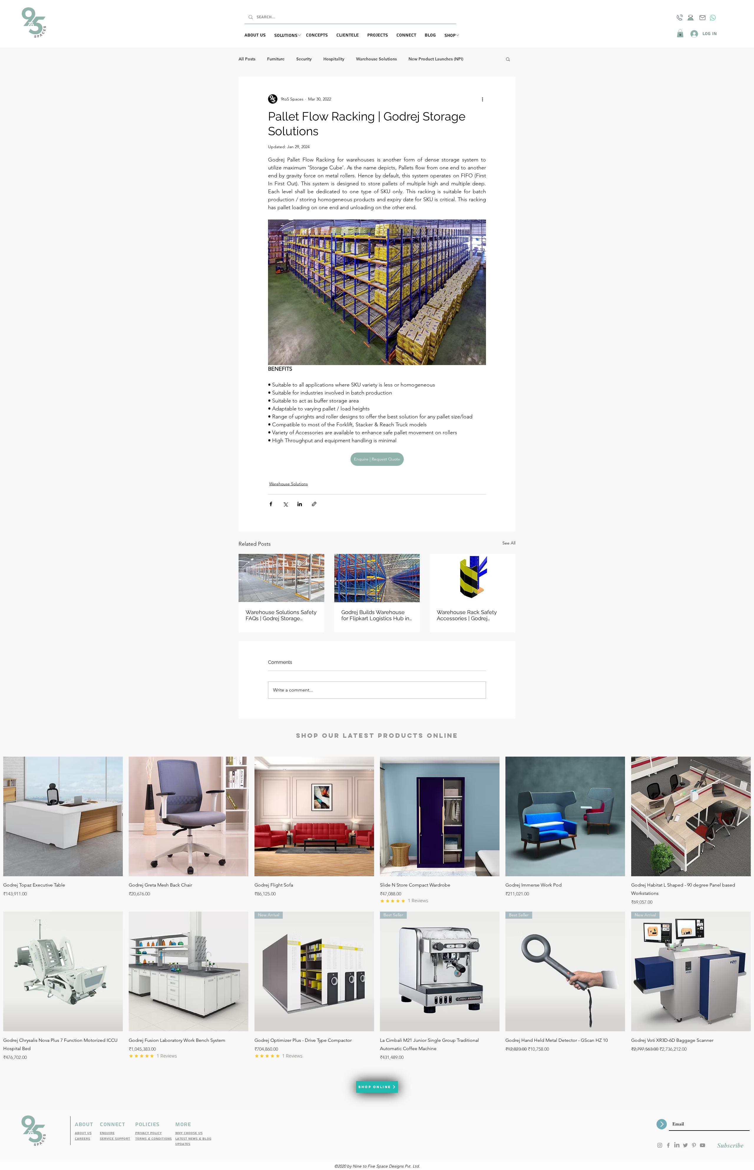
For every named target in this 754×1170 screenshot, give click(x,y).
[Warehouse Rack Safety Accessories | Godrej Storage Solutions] (472, 578)
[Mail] (702, 18)
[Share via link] (314, 504)
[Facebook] (668, 1145)
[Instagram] (660, 1145)
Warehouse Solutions (376, 59)
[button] (290, 36)
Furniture (276, 59)
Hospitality (333, 59)
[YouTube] (702, 1145)
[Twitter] (685, 1145)
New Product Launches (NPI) (436, 59)
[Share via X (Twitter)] (285, 504)
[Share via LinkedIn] (299, 504)
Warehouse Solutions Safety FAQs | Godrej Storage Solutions (281, 615)
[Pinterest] (694, 1145)
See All (508, 543)
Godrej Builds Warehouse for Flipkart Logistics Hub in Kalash (375, 615)
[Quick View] (63, 816)
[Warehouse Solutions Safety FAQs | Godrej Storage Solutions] (281, 578)
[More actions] (482, 99)
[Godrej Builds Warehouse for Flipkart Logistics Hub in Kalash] (377, 578)
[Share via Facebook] (271, 504)
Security (304, 59)
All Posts (247, 59)
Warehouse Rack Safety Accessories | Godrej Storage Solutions (467, 615)
